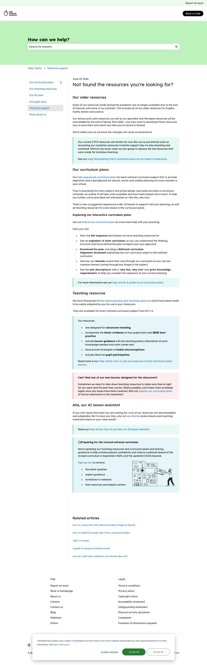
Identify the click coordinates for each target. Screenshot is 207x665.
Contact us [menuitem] (56, 607)
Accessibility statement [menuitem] (131, 601)
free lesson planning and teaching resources (125, 300)
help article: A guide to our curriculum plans (137, 282)
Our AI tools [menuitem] (36, 95)
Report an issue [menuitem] (59, 585)
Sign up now (85, 462)
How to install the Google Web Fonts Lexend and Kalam (101, 532)
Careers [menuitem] (55, 601)
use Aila (131, 416)
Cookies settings (109, 652)
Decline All (158, 652)
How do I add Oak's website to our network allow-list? (100, 556)
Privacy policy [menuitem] (126, 590)
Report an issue (194, 3)
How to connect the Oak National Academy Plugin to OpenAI (104, 525)
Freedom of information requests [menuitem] (137, 623)
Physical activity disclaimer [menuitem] (134, 612)
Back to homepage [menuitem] (61, 590)
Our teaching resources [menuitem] (43, 88)
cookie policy (63, 644)
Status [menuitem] (54, 623)
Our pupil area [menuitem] (37, 101)
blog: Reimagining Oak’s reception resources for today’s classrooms (127, 158)
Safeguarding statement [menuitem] (132, 607)
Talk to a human (81, 540)
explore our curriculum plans (155, 391)
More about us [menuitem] (37, 114)
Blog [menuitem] (53, 612)
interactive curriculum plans (98, 222)
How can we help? (48, 39)
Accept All (134, 652)
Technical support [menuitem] (39, 108)
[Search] (176, 46)
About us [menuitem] (55, 596)
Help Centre (35, 68)
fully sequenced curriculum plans (97, 177)
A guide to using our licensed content (91, 548)
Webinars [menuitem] (55, 617)
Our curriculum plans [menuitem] (41, 82)
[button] (60, 82)
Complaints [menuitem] (124, 617)
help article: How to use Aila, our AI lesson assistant (119, 429)
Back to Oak (193, 13)
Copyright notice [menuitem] (128, 596)
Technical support (57, 68)
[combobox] (101, 46)
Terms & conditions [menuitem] (129, 585)
